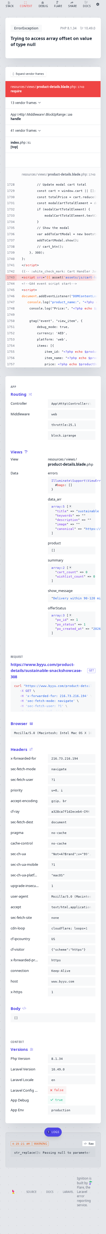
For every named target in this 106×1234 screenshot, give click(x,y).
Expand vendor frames (30, 74)
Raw (91, 1144)
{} (71, 485)
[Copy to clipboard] (90, 403)
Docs (49, 1192)
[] (71, 520)
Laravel (68, 1192)
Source (31, 1192)
